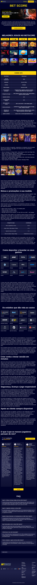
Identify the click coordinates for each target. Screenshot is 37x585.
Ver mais (18, 489)
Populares (4, 39)
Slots (31, 39)
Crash (22, 39)
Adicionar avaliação (30, 438)
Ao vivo (13, 39)
